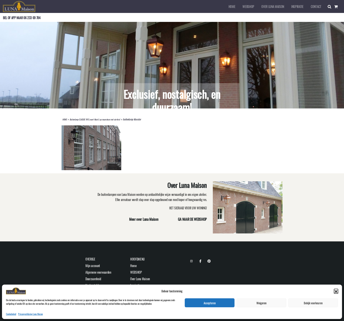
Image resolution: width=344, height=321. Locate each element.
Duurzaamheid (93, 278)
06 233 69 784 (32, 17)
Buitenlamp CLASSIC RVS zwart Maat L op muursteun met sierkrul (95, 119)
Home (232, 6)
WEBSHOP (248, 6)
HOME (64, 119)
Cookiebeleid (11, 314)
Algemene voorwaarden (98, 272)
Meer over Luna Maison (143, 219)
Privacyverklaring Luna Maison (30, 314)
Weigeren (261, 303)
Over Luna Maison (272, 6)
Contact (316, 6)
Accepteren (210, 303)
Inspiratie (297, 6)
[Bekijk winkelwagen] (337, 6)
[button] (336, 291)
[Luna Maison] (19, 6)
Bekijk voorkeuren (313, 303)
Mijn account (92, 265)
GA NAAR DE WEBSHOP (192, 219)
